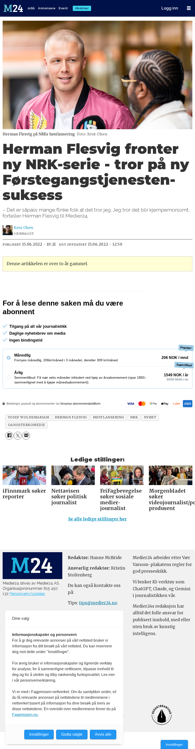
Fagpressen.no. (25, 715)
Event (63, 8)
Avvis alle (103, 734)
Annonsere (47, 8)
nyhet (150, 417)
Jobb (31, 8)
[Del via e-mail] (26, 436)
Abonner (82, 8)
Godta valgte (72, 734)
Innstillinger (174, 744)
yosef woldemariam (28, 417)
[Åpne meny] (188, 8)
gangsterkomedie (26, 425)
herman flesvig (71, 417)
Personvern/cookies (27, 593)
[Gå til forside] (14, 8)
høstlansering (108, 417)
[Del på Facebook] (9, 436)
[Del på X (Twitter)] (18, 436)
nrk (134, 417)
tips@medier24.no (98, 602)
